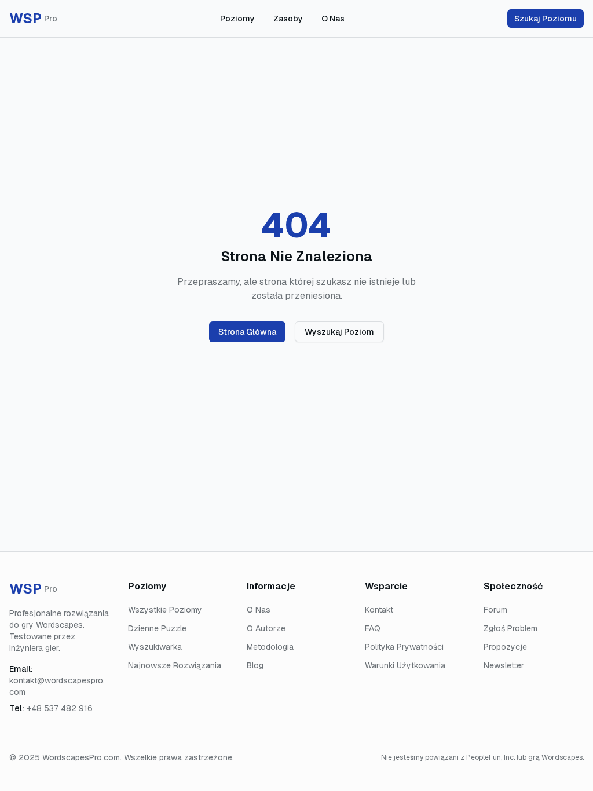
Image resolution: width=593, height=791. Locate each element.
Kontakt (379, 610)
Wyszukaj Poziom (339, 332)
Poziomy (237, 18)
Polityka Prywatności (404, 647)
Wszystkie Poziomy (165, 610)
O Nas (333, 18)
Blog (255, 665)
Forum (495, 610)
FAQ (372, 628)
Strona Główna (247, 332)
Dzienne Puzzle (157, 628)
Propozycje (505, 647)
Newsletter (504, 665)
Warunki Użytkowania (405, 665)
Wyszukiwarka (155, 647)
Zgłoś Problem (510, 628)
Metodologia (270, 647)
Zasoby (288, 18)
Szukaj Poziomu (545, 18)
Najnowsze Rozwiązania (174, 665)
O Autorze (266, 628)
